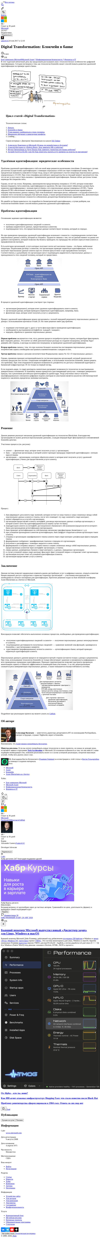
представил (24, 941)
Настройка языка (8, 1233)
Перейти (5, 912)
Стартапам (10, 1224)
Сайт (3, 856)
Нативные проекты (14, 1220)
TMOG (38, 941)
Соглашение (11, 1205)
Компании (10, 1184)
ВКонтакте (14, 820)
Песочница (10, 1188)
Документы (10, 1203)
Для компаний (12, 1201)
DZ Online (56, 141)
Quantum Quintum (46, 759)
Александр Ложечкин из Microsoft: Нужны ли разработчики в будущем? (38, 145)
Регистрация (11, 1169)
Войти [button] (3, 15)
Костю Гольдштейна (90, 759)
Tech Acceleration (35, 750)
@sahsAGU (20, 843)
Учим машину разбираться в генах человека (26, 132)
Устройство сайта (13, 1196)
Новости (9, 1179)
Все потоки (9, 2)
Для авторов (11, 1198)
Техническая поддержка (25, 1233)
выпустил (23, 943)
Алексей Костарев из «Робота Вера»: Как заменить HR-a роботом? (35, 147)
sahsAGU (5, 41)
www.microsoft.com (14, 1133)
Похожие (19, 1120)
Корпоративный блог (15, 1215)
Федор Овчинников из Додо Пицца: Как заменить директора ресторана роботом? (42, 150)
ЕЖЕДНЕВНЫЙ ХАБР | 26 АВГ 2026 (17, 918)
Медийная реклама (14, 1218)
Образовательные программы (18, 1222)
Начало (11, 128)
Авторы (9, 1186)
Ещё (8, 1109)
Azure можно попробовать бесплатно (31, 744)
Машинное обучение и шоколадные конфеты (26, 134)
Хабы (8, 1181)
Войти (8, 1166)
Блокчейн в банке (15, 130)
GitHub (52, 714)
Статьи (9, 1177)
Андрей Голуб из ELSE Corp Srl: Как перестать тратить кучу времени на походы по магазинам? (48, 152)
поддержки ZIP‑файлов (72, 938)
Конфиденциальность (15, 1207)
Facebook (5, 820)
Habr (14, 1236)
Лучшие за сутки (8, 1120)
